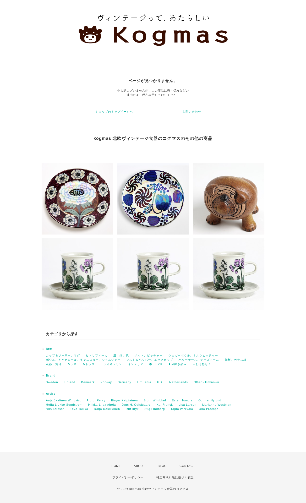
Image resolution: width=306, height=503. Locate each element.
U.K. (160, 382)
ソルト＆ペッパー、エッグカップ (149, 359)
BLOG (162, 466)
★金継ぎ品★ (177, 364)
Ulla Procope (209, 409)
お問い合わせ (191, 111)
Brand (50, 375)
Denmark (88, 382)
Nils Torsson (55, 409)
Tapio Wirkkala (182, 409)
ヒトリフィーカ (97, 355)
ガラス (71, 364)
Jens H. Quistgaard (136, 404)
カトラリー (90, 364)
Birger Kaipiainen (124, 400)
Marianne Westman (216, 404)
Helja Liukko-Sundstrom (64, 404)
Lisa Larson (188, 404)
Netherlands (178, 382)
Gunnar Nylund (209, 400)
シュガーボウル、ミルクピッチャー (193, 355)
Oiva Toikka (79, 409)
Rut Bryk (132, 409)
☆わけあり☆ (201, 364)
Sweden (52, 382)
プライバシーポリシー (127, 477)
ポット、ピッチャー (149, 355)
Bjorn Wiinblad (155, 400)
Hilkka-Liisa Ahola (102, 404)
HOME (116, 466)
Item (49, 348)
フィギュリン (113, 364)
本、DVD (155, 364)
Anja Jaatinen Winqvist (63, 400)
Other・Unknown (206, 382)
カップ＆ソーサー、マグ (63, 355)
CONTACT (187, 466)
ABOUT (139, 466)
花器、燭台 (53, 364)
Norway (106, 382)
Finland (69, 382)
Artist (50, 393)
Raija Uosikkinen (107, 409)
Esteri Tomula (182, 400)
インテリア (135, 364)
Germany (124, 382)
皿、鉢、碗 (121, 355)
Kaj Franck (165, 404)
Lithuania (144, 382)
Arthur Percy (96, 400)
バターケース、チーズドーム (199, 359)
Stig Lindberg (154, 409)
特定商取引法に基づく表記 (175, 477)
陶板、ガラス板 (235, 359)
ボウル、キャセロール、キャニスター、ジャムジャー (83, 359)
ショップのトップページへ (114, 111)
